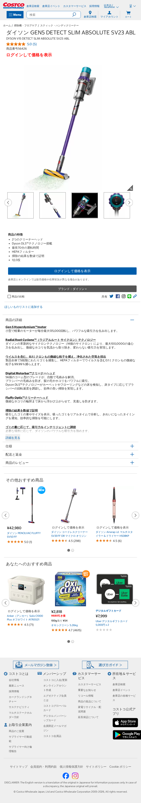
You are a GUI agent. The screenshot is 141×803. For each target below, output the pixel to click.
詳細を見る (13, 437)
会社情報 (14, 680)
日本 (130, 6)
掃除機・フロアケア (25, 25)
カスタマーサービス (89, 684)
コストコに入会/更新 (55, 680)
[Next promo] (129, 202)
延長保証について (88, 717)
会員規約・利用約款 (43, 766)
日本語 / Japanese (109, 6)
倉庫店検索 (119, 684)
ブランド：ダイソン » (72, 289)
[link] (111, 296)
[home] (14, 5)
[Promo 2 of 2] (72, 550)
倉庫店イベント (122, 690)
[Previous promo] (8, 202)
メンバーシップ (54, 674)
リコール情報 (85, 695)
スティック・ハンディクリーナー (59, 25)
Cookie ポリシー (120, 766)
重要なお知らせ (87, 690)
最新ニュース (16, 685)
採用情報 (14, 691)
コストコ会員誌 (52, 736)
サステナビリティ (19, 707)
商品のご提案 (16, 731)
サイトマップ (19, 766)
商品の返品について (89, 701)
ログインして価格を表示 (72, 271)
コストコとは (18, 674)
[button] (76, 14)
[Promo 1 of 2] (68, 550)
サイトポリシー (96, 766)
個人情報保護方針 (71, 766)
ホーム (7, 25)
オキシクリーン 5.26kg (64, 625)
